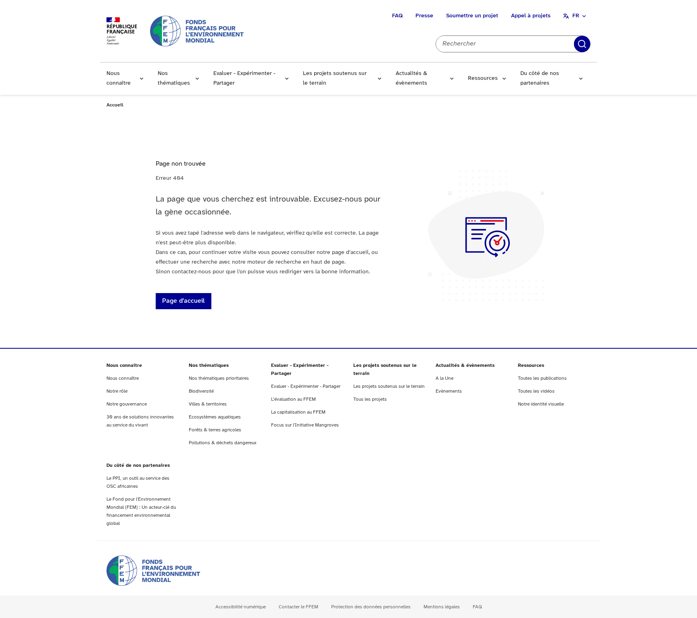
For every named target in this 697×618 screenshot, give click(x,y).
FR (575, 16)
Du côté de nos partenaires (539, 78)
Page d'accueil (183, 301)
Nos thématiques (174, 78)
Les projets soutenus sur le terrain (335, 78)
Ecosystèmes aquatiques (215, 417)
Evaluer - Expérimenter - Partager (244, 78)
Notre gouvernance (126, 404)
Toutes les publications (542, 378)
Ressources (483, 78)
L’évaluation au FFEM (293, 399)
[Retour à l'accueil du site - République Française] (197, 31)
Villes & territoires (208, 404)
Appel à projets (531, 16)
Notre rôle (116, 391)
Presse (424, 16)
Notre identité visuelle (541, 404)
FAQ (397, 16)
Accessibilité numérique (240, 607)
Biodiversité (201, 391)
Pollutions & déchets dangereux (223, 442)
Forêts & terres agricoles (215, 430)
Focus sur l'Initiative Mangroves (305, 425)
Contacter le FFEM (298, 607)
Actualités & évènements (411, 78)
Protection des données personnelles (371, 607)
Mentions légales (442, 607)
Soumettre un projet (472, 16)
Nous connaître (118, 78)
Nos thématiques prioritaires (219, 378)
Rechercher (582, 44)
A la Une (444, 378)
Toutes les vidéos (536, 391)
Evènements (449, 391)
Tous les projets (370, 399)
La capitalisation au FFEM (298, 412)
